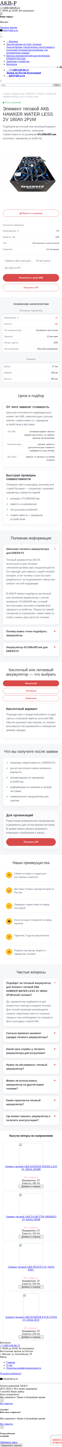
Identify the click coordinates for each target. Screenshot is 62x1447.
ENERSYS (12, 58)
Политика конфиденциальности (23, 1368)
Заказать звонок (8, 27)
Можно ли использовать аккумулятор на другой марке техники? (25, 1084)
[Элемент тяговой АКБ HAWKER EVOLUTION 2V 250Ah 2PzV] (31, 1305)
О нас (9, 1365)
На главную (6, 1403)
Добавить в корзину (31, 213)
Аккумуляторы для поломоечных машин (27, 51)
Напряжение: (29, 1180)
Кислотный (31, 683)
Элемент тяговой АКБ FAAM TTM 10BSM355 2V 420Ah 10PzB (31, 1218)
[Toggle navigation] (1, 36)
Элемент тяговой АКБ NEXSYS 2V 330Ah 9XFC (31, 1268)
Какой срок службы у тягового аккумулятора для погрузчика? (25, 1051)
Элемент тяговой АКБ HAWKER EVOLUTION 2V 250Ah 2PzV (31, 1318)
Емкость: (27, 1183)
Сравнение (31, 698)
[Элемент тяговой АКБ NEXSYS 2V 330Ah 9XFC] (31, 1254)
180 (56, 324)
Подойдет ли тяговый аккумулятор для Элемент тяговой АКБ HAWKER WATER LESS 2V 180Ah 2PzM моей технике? (28, 989)
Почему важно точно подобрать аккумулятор (26, 633)
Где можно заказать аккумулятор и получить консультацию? (28, 1118)
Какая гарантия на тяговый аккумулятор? (23, 1102)
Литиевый (31, 691)
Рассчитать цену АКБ (31, 277)
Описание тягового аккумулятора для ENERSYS (27, 551)
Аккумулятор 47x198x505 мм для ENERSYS (27, 649)
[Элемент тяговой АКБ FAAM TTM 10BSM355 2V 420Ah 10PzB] (31, 1204)
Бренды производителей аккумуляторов (28, 55)
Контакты (11, 64)
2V (56, 318)
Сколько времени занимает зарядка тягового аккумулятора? (27, 1035)
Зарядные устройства (17, 61)
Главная (10, 1362)
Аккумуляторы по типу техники (23, 44)
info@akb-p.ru (10, 30)
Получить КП (31, 287)
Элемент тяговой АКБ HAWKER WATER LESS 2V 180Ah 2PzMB (31, 1168)
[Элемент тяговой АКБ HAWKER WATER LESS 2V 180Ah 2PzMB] (31, 1154)
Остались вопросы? (10, 1373)
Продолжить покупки (11, 1445)
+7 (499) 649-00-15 (10, 7)
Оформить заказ (8, 1442)
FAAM (21, 58)
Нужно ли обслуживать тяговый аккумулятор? (26, 1066)
